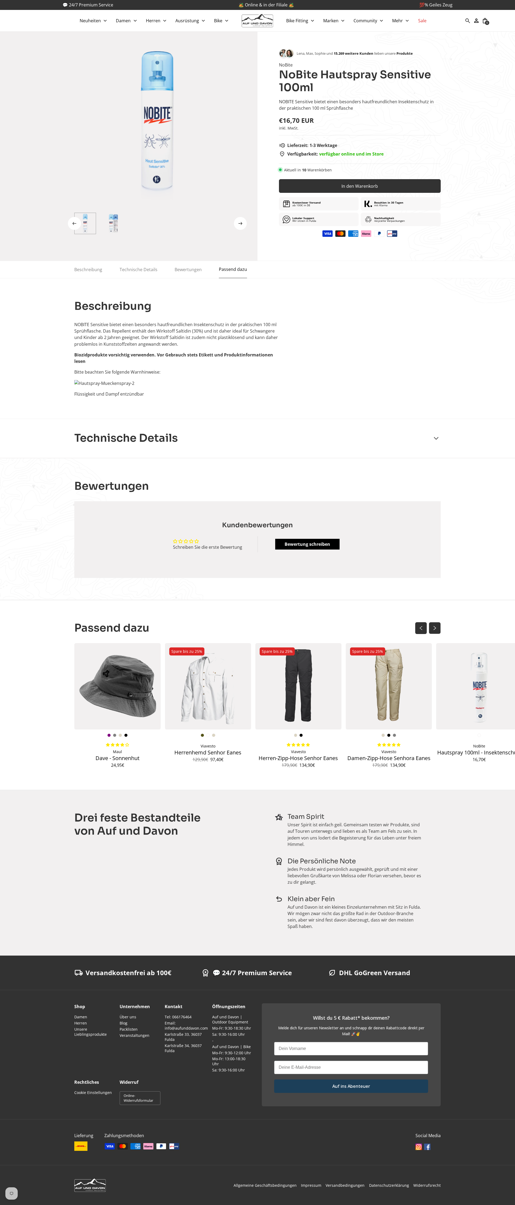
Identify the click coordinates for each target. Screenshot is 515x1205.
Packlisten (129, 1029)
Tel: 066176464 (178, 1016)
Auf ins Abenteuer (351, 1086)
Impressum (311, 1185)
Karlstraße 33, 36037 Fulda (183, 1037)
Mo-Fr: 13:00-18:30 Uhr (228, 1061)
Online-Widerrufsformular (138, 1098)
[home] (257, 20)
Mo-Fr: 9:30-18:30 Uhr (231, 1028)
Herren (80, 1023)
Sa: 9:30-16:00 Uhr (228, 1034)
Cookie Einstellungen (93, 1092)
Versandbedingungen (345, 1185)
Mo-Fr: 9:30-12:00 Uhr (231, 1052)
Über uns (128, 1016)
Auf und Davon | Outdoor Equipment (230, 1019)
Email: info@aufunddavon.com (186, 1025)
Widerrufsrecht (427, 1185)
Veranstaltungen (134, 1035)
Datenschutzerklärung (389, 1185)
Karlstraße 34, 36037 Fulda (183, 1048)
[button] (93, 20)
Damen (80, 1016)
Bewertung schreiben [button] (307, 544)
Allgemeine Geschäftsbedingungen (265, 1185)
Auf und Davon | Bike (231, 1046)
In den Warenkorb (359, 186)
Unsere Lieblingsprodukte (90, 1032)
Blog (123, 1023)
